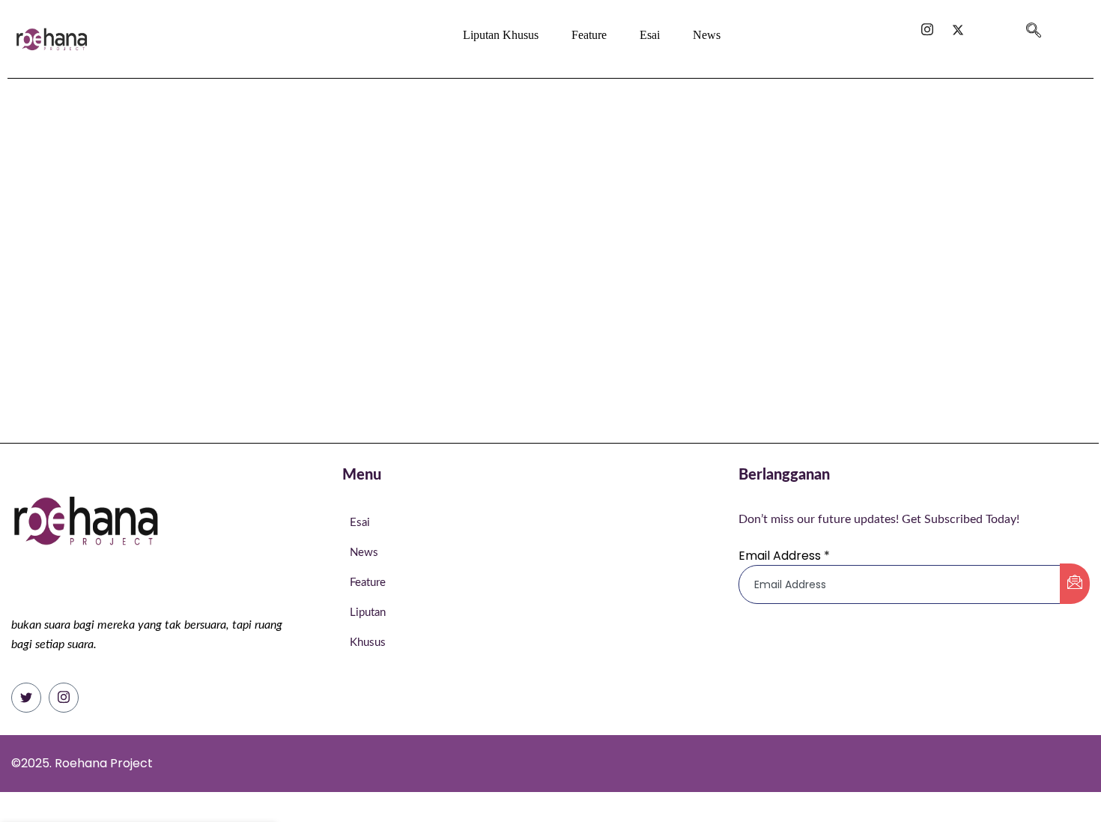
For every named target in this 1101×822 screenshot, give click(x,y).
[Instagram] (64, 698)
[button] (1033, 24)
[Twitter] (26, 698)
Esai (650, 34)
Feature (589, 34)
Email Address (784, 555)
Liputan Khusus (501, 34)
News (707, 34)
